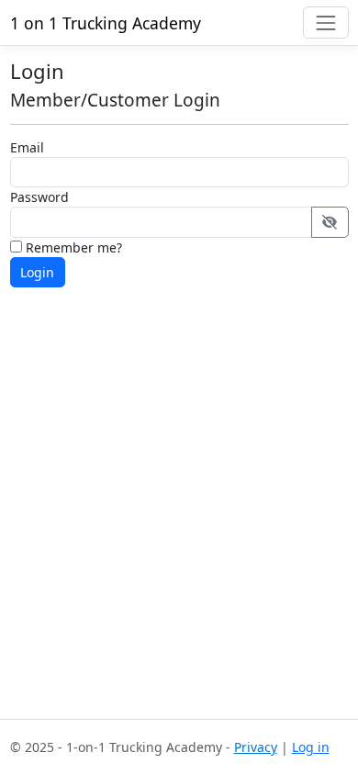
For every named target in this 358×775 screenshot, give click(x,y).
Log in (311, 747)
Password (39, 197)
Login (37, 272)
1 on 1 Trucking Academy (105, 23)
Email (27, 147)
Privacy (255, 747)
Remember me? (72, 247)
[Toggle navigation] (325, 22)
